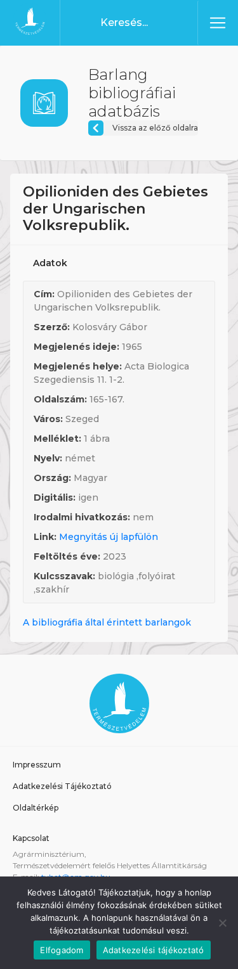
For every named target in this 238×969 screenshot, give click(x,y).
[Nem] (222, 922)
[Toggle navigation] (217, 23)
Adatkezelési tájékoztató (153, 950)
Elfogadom (61, 950)
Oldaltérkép (35, 807)
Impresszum (37, 764)
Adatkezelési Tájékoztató (62, 786)
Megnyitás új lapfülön (108, 536)
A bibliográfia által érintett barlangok (107, 622)
